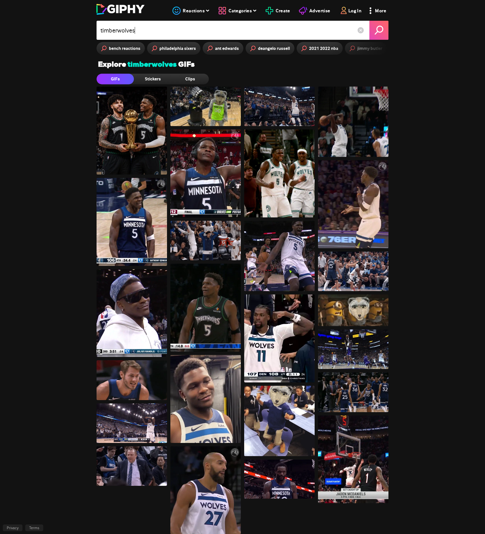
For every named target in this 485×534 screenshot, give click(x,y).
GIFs (115, 79)
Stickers (153, 79)
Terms (34, 528)
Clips (190, 79)
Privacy (13, 528)
